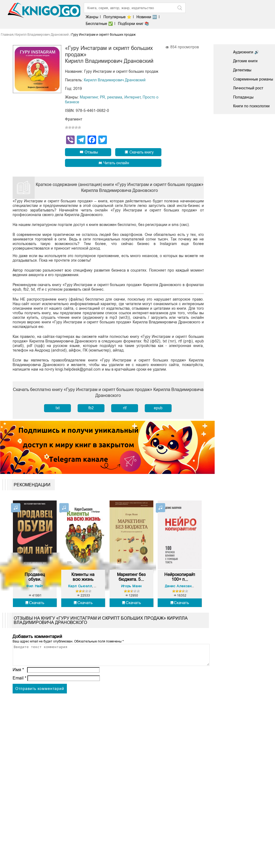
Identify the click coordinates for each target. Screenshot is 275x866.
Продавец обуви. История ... (34, 577)
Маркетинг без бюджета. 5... (131, 577)
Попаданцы (243, 97)
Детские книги (245, 61)
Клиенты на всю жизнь (83, 577)
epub (158, 408)
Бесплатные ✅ (99, 23)
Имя (18, 669)
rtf (124, 408)
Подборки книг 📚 (133, 23)
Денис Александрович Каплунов (193, 586)
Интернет (132, 97)
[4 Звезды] (76, 127)
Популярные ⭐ (117, 17)
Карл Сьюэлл (80, 586)
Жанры (92, 17)
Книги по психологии (251, 106)
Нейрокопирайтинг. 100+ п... (179, 577)
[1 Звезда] (66, 127)
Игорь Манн (131, 586)
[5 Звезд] (79, 127)
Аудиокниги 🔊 (246, 52)
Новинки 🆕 (146, 17)
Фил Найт (34, 586)
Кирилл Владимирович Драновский (115, 80)
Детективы (242, 70)
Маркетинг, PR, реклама (101, 97)
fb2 (91, 408)
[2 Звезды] (69, 127)
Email (19, 678)
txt (58, 408)
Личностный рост (248, 88)
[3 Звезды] (73, 127)
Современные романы (253, 79)
